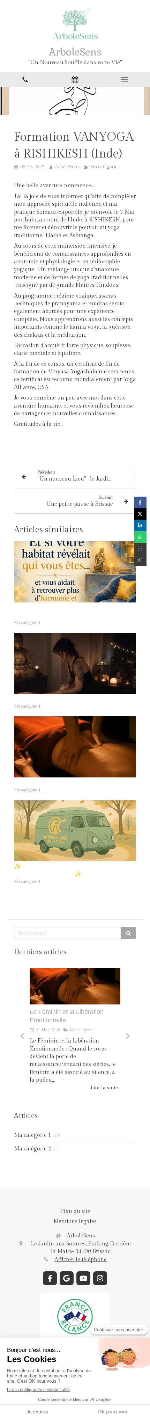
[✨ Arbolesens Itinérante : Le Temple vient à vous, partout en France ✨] (75, 830)
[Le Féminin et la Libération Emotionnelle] (75, 746)
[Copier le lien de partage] (140, 560)
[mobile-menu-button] (125, 80)
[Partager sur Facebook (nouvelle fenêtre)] (140, 502)
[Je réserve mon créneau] (75, 79)
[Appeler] (25, 79)
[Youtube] (83, 1278)
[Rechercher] (128, 933)
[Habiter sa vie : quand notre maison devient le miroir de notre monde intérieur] (75, 571)
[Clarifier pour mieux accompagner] (75, 663)
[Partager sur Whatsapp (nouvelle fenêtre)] (140, 537)
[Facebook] (50, 1278)
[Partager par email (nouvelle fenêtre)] (140, 548)
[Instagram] (100, 1278)
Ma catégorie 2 (32, 1149)
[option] (75, 1029)
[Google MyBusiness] (67, 1278)
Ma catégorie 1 (32, 1135)
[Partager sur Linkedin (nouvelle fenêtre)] (140, 525)
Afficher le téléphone (80, 1259)
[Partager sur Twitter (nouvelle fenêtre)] (140, 514)
